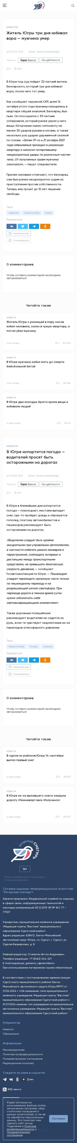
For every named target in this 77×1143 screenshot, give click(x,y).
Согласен (58, 1118)
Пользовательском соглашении (18, 1134)
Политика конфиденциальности (23, 1054)
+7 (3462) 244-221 (40, 958)
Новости (8, 1029)
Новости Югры (31, 213)
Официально (11, 1033)
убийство (14, 213)
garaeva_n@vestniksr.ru (39, 963)
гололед (47, 646)
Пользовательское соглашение (23, 1058)
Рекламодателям (13, 1049)
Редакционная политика (18, 1063)
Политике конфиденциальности (21, 1128)
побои (48, 213)
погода (34, 646)
